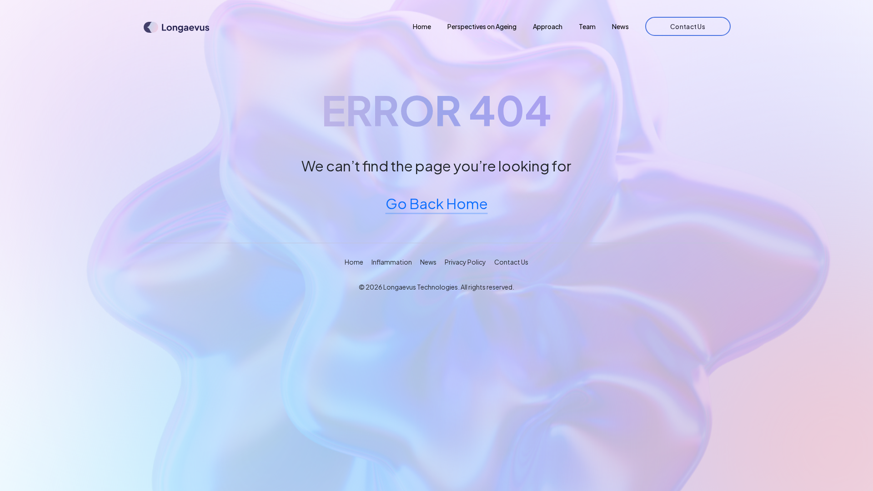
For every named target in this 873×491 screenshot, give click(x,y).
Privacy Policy (465, 262)
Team (587, 26)
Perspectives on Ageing (482, 26)
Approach (547, 26)
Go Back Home (437, 203)
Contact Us (687, 26)
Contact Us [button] (511, 262)
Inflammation (391, 262)
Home (422, 26)
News (620, 26)
